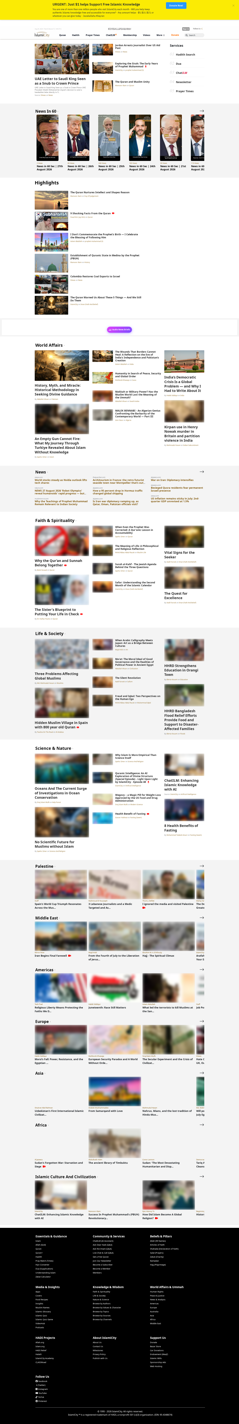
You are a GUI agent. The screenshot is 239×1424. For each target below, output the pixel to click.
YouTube (43, 1393)
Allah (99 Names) (158, 1241)
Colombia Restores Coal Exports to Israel (95, 276)
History (87, 262)
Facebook (42, 1381)
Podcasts (40, 1327)
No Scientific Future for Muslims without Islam (54, 844)
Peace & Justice (157, 1295)
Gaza (134, 380)
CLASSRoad (41, 1362)
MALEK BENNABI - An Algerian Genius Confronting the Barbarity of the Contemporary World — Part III (137, 413)
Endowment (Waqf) (159, 1354)
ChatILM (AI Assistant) (103, 1241)
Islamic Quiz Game (44, 1319)
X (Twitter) (40, 1385)
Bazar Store (155, 1346)
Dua (178, 64)
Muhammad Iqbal (144, 703)
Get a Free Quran (101, 1256)
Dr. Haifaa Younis (43, 619)
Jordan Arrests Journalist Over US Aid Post (137, 47)
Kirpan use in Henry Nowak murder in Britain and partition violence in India (182, 434)
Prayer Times (185, 91)
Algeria (128, 420)
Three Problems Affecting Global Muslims (56, 675)
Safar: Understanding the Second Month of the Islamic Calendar (135, 584)
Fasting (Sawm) (136, 817)
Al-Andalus (60, 732)
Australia (154, 1311)
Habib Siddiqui (172, 395)
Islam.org (40, 1346)
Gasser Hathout (121, 817)
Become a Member (101, 1268)
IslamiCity (119, 70)
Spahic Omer (42, 457)
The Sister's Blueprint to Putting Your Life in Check (57, 611)
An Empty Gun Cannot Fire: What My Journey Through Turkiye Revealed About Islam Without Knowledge (60, 445)
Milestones (98, 1350)
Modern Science (136, 804)
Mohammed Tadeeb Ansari (177, 835)
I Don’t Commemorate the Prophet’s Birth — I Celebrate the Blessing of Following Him (104, 236)
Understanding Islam (45, 1272)
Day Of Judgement (91, 196)
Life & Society (99, 1295)
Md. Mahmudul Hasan (45, 683)
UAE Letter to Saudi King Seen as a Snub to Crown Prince (60, 80)
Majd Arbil (119, 649)
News (51, 95)
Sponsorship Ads (158, 1362)
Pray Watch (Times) (44, 1260)
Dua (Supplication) (44, 1268)
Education (184, 679)
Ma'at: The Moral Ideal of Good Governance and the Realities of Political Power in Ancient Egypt (134, 661)
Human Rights (156, 1291)
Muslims (60, 683)
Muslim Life (141, 552)
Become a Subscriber (103, 1264)
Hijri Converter (42, 1264)
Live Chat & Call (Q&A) (103, 1252)
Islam (52, 457)
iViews (43, 95)
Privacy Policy (99, 1354)
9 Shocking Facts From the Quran (90, 213)
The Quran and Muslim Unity (132, 81)
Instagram (43, 1389)
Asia (152, 1315)
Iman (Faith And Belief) (89, 304)
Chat (181, 73)
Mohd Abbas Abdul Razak (125, 552)
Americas (154, 1303)
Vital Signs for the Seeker (179, 554)
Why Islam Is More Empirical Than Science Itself (135, 756)
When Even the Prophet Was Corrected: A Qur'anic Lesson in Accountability (134, 529)
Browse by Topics (101, 1311)
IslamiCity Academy (45, 1358)
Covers (39, 1295)
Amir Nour (119, 420)
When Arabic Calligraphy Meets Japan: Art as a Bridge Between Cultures (134, 643)
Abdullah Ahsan (43, 399)
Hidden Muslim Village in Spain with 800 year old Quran (61, 724)
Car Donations (157, 1350)
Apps (38, 1291)
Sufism (130, 681)
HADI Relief (41, 1350)
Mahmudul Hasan (173, 445)
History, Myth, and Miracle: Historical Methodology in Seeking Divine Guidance (58, 389)
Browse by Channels (102, 1319)
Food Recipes (42, 1299)
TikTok (41, 1397)
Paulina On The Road (45, 732)
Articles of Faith (157, 1244)
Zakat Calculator (43, 1276)
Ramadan (154, 1260)
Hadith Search (185, 54)
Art (127, 649)
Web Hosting (156, 1366)
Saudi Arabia (134, 401)
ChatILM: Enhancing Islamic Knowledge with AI (181, 785)
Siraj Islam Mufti (43, 802)
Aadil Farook (171, 562)
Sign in (186, 29)
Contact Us (98, 1346)
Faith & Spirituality (101, 1291)
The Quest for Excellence (175, 595)
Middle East (155, 1323)
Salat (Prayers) (156, 1252)
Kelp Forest (56, 802)
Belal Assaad (42, 570)
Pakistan (55, 399)
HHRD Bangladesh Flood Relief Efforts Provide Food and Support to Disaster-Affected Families (181, 719)
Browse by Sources (102, 1315)
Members (97, 1272)
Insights (39, 1303)
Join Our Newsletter (102, 1260)
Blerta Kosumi (172, 679)
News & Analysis (157, 1299)
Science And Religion (57, 851)
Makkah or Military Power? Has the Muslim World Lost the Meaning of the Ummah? (136, 394)
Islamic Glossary (43, 1311)
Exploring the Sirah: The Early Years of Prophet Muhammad (136, 65)
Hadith (39, 1256)
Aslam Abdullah (76, 241)
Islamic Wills (156, 1358)
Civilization (134, 668)
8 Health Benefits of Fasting (181, 827)
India (132, 364)
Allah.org (40, 1342)
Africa (152, 1319)
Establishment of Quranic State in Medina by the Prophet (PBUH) (104, 257)
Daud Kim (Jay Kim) (77, 217)
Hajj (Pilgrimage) (158, 1264)
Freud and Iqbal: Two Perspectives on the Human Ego (137, 697)
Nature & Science (101, 1299)
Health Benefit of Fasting (130, 813)
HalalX (38, 1354)
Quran (131, 85)
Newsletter (183, 82)
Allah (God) (41, 1244)
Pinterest (42, 1401)
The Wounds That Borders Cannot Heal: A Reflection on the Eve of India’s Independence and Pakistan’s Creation (137, 356)
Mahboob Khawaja (122, 380)
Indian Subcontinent (190, 445)
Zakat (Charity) (156, 1256)
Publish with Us (100, 1358)
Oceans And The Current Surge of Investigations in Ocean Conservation (61, 793)
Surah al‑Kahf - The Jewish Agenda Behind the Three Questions (135, 565)
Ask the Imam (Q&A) (102, 1248)
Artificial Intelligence (133, 786)
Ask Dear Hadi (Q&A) (102, 1244)
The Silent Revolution (128, 677)
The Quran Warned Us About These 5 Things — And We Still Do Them (105, 299)
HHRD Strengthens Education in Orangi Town (181, 670)
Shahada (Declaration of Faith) (164, 1248)
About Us (97, 1342)
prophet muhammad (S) (134, 70)
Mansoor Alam (121, 85)
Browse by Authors (102, 1303)
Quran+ (39, 1252)
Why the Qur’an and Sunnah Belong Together (58, 562)
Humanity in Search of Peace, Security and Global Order (138, 375)
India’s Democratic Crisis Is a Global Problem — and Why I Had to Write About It (182, 384)
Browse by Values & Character (107, 1307)
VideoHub (40, 1323)
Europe (153, 1307)
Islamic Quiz (41, 1315)
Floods (182, 734)
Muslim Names (43, 1307)
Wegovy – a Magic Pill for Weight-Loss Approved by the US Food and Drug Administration (138, 797)
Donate (153, 1342)
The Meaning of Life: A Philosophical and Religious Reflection (137, 547)
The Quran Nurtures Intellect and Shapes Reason (99, 192)
